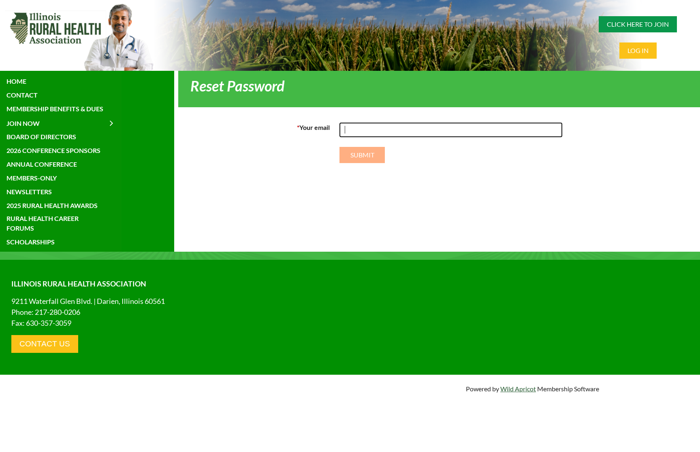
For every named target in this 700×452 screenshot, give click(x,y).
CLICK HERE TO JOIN (638, 24)
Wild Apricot (518, 389)
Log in (638, 50)
